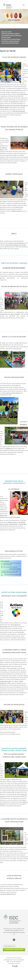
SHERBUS (8, 448)
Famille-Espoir (22, 94)
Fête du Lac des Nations (16, 243)
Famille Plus (14, 101)
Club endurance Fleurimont (10, 393)
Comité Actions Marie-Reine (10, 39)
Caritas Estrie (13, 524)
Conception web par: (14, 963)
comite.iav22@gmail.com (8, 894)
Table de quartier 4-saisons (10, 33)
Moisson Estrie (16, 211)
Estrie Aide (22, 524)
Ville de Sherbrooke (19, 111)
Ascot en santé (6, 31)
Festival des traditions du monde (15, 245)
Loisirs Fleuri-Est (5, 681)
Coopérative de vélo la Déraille (10, 314)
